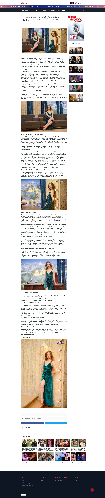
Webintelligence (79, 494)
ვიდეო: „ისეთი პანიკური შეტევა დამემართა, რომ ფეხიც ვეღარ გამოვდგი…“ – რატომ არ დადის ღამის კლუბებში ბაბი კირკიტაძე (45, 449)
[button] (32, 423)
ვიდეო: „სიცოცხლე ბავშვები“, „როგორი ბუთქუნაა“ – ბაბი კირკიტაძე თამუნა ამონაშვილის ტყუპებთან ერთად (62, 449)
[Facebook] (76, 481)
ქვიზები (63, 10)
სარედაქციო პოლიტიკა (58, 480)
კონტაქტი (23, 482)
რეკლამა (42, 480)
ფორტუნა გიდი (52, 10)
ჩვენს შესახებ (24, 480)
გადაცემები (38, 10)
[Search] (82, 10)
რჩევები (44, 10)
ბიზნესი (32, 10)
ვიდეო (58, 10)
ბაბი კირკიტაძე (30, 414)
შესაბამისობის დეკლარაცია (26, 483)
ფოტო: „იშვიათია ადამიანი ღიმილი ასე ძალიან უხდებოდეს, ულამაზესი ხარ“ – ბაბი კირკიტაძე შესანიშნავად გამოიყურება (29, 449)
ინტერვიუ (39, 418)
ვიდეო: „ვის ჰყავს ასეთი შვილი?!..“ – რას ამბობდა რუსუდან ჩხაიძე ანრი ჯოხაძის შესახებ (62, 463)
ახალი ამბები (25, 10)
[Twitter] (79, 481)
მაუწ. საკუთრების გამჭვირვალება (27, 485)
